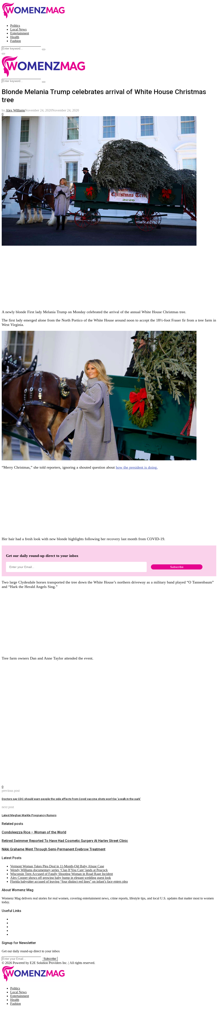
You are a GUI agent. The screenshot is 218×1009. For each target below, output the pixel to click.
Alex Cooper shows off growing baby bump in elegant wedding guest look (60, 877)
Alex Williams (15, 110)
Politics (15, 25)
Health (14, 37)
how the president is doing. (137, 467)
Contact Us (17, 923)
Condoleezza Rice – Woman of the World (34, 832)
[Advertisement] (109, 276)
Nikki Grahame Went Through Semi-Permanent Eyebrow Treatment (53, 849)
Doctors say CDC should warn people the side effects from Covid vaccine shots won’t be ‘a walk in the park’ (71, 798)
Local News (18, 29)
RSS (13, 934)
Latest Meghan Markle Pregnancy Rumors (29, 815)
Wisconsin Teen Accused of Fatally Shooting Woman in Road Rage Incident (61, 874)
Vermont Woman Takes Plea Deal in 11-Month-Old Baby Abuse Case (57, 866)
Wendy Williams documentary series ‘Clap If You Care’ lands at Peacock (59, 870)
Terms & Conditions (23, 930)
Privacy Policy (20, 927)
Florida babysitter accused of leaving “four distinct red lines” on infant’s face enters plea (69, 881)
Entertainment (19, 33)
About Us (16, 919)
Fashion (15, 41)
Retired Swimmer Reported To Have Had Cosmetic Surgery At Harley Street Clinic (65, 841)
